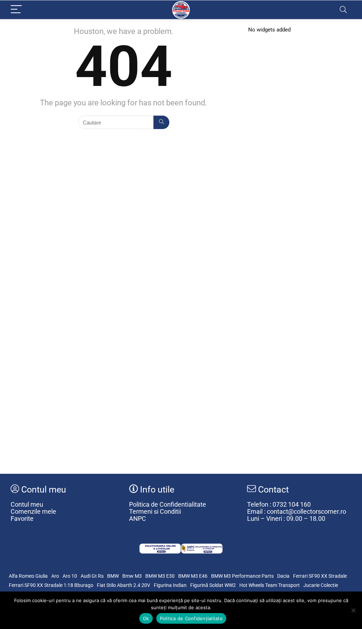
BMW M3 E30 (160, 576)
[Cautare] (161, 122)
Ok (146, 618)
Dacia (283, 576)
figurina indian (170, 585)
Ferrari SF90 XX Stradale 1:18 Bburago (51, 585)
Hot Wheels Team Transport (269, 585)
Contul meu (27, 504)
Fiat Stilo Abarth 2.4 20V (123, 585)
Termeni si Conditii (155, 511)
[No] (353, 610)
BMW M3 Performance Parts (242, 576)
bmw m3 (132, 576)
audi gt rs (92, 576)
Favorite (22, 518)
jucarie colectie (320, 585)
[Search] (343, 9)
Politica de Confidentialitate (167, 504)
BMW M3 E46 (193, 576)
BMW (113, 576)
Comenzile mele (33, 511)
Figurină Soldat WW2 (213, 585)
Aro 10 (70, 576)
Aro (55, 576)
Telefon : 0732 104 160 (279, 504)
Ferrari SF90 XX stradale (320, 576)
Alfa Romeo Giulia (28, 576)
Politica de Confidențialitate (191, 618)
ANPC (137, 518)
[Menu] (16, 9)
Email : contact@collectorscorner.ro (296, 511)
